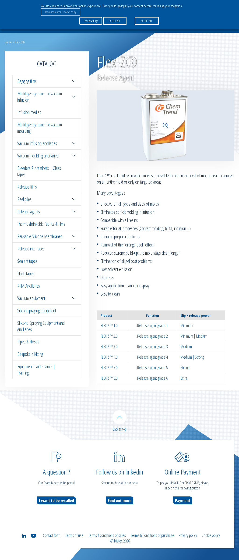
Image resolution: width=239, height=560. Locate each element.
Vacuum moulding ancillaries (37, 156)
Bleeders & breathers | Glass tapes (39, 171)
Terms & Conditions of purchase (152, 535)
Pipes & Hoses (28, 342)
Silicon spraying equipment (36, 310)
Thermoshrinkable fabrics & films (41, 224)
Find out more (119, 500)
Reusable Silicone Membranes (39, 236)
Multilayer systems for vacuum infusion (39, 96)
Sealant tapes (27, 261)
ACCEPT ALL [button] (146, 21)
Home (8, 42)
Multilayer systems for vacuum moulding (39, 127)
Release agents (28, 211)
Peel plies (24, 199)
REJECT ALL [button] (114, 21)
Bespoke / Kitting (30, 354)
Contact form (51, 535)
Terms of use (74, 535)
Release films (27, 187)
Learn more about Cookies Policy (60, 12)
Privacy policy (188, 535)
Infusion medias (29, 112)
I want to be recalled (56, 500)
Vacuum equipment (31, 298)
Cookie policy (211, 535)
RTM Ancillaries (28, 286)
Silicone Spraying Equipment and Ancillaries (41, 326)
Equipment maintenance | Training (36, 369)
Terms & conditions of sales (107, 535)
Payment (182, 500)
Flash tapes (25, 273)
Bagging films (27, 81)
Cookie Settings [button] (91, 21)
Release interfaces (31, 249)
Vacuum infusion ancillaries (37, 143)
